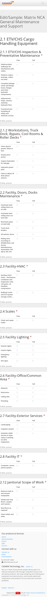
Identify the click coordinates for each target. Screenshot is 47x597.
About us (29, 567)
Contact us (5, 552)
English (4, 588)
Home (4, 537)
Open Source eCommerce (35, 593)
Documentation (7, 539)
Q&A (3, 543)
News (4, 554)
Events (4, 541)
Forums (4, 546)
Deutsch (11, 588)
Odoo (18, 593)
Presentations (7, 557)
